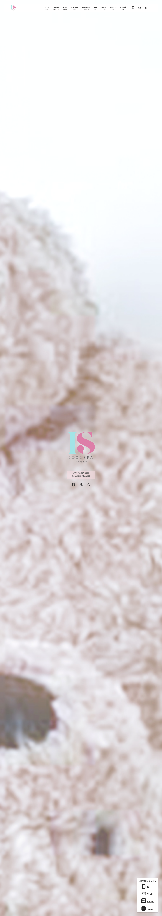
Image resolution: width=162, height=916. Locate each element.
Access (103, 8)
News (65, 8)
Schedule (74, 8)
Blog (95, 8)
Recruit (123, 8)
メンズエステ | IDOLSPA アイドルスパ (13, 8)
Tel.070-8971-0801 (81, 473)
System (56, 8)
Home (47, 8)
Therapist (86, 8)
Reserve (113, 8)
